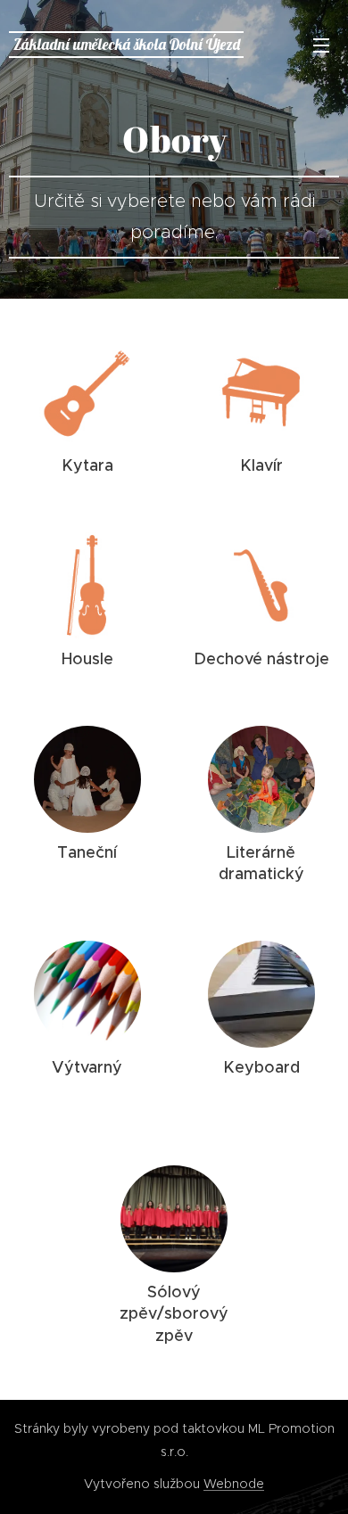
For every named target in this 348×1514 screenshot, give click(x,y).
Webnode (233, 1484)
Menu (321, 44)
